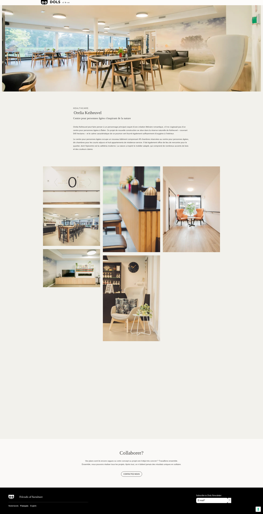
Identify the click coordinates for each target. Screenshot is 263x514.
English (33, 506)
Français (24, 506)
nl (63, 2)
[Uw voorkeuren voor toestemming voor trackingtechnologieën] (258, 509)
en (68, 2)
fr (65, 2)
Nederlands (13, 506)
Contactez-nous (131, 474)
